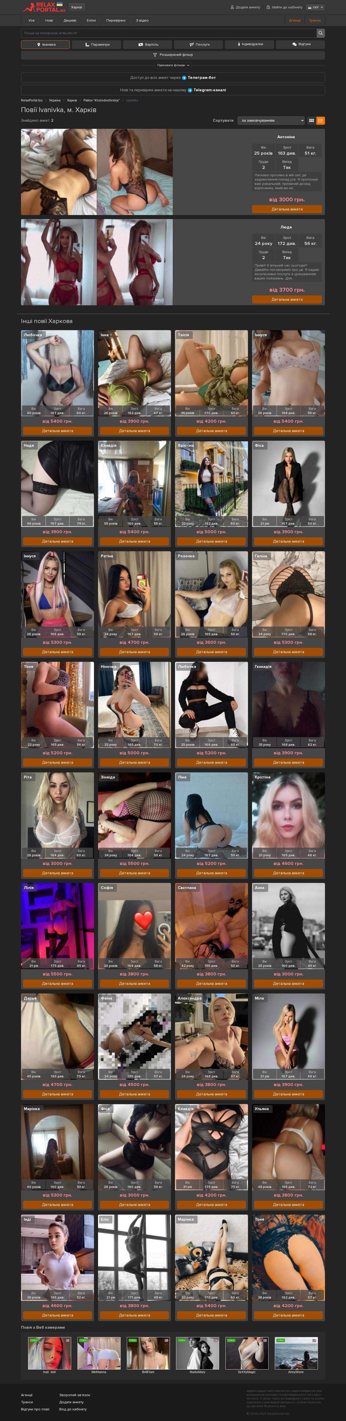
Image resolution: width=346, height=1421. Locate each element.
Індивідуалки (252, 44)
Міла (259, 998)
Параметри (100, 44)
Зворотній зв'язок (74, 1395)
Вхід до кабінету (73, 1409)
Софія (107, 887)
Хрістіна (186, 445)
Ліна (182, 777)
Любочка (33, 335)
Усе (32, 20)
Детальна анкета (287, 209)
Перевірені (115, 20)
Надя (29, 445)
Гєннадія (263, 666)
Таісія (183, 335)
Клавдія (109, 445)
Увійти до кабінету (287, 7)
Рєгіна (107, 556)
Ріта (28, 777)
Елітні (91, 20)
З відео (142, 20)
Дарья (30, 998)
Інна (105, 335)
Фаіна (106, 998)
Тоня (28, 666)
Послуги (203, 44)
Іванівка (49, 44)
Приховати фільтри (171, 65)
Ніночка (108, 666)
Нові (49, 20)
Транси (315, 20)
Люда (286, 227)
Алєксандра (190, 998)
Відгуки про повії (35, 1409)
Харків (76, 7)
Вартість (152, 44)
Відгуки (305, 44)
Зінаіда (108, 777)
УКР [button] (315, 7)
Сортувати (223, 120)
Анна (259, 887)
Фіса (259, 445)
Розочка (186, 556)
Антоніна (286, 136)
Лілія (29, 887)
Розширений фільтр (176, 54)
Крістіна (263, 777)
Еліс (105, 1219)
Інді (27, 1219)
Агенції (294, 20)
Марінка (32, 1108)
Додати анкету (248, 7)
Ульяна (262, 1108)
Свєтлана (187, 887)
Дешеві (70, 20)
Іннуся (261, 335)
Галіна (261, 556)
